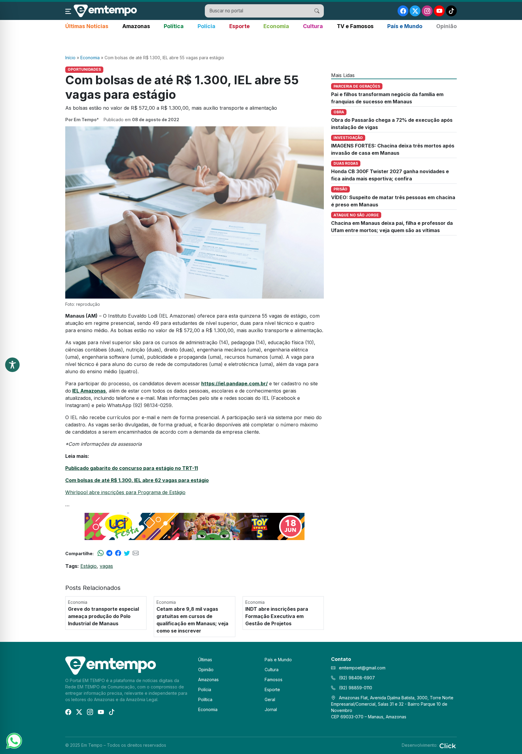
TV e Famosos (355, 26)
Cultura (313, 26)
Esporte (239, 26)
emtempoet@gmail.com (362, 667)
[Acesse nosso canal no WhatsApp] (13, 740)
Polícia (206, 26)
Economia (276, 26)
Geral (270, 699)
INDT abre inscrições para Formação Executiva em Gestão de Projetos (276, 616)
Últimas (205, 659)
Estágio (88, 566)
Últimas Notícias (86, 26)
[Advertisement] (261, 42)
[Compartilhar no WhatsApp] (101, 553)
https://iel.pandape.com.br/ (234, 383)
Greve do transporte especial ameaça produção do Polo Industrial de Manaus (103, 616)
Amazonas (136, 26)
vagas (106, 566)
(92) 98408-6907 (356, 677)
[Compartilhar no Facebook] (118, 553)
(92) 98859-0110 (355, 687)
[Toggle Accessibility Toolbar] (12, 365)
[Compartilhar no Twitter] (127, 553)
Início (70, 57)
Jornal (271, 709)
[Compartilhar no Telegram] (109, 553)
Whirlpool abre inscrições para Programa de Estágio (125, 492)
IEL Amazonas (89, 391)
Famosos (273, 679)
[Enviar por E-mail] (136, 553)
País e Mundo (404, 26)
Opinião (446, 26)
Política (174, 26)
